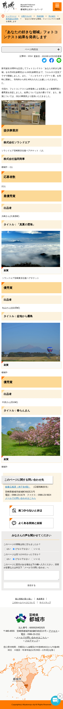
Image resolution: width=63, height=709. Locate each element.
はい (9, 549)
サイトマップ (45, 602)
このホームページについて (23, 602)
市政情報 (40, 16)
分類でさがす (26, 16)
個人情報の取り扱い (23, 599)
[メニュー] (57, 6)
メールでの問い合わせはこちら (20, 498)
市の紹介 (52, 16)
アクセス (53, 631)
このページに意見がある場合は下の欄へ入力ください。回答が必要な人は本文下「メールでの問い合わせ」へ (31, 566)
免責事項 (40, 599)
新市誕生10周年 (12, 19)
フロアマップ (31, 640)
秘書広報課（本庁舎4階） (17, 487)
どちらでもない (22, 549)
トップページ (11, 16)
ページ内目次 (31, 49)
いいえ (37, 549)
